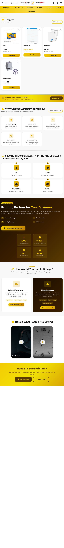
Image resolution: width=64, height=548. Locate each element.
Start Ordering (24, 379)
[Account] (53, 3)
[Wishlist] (57, 3)
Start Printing (54, 110)
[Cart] (61, 3)
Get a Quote (55, 98)
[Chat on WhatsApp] (26, 3)
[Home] (32, 3)
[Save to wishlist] (18, 29)
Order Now (12, 55)
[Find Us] (28, 3)
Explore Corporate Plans (14, 228)
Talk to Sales (42, 379)
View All (55, 22)
